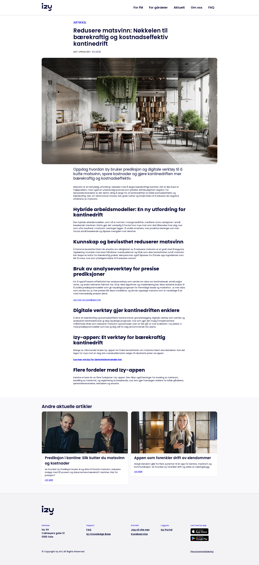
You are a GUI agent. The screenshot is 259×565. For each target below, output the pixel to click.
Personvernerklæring (202, 551)
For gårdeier (158, 7)
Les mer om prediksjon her (87, 299)
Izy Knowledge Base (98, 534)
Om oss (196, 7)
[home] (47, 7)
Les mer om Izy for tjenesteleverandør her (97, 359)
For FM (138, 7)
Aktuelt (179, 7)
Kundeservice (139, 534)
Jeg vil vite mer (140, 529)
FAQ (211, 7)
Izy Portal (166, 529)
